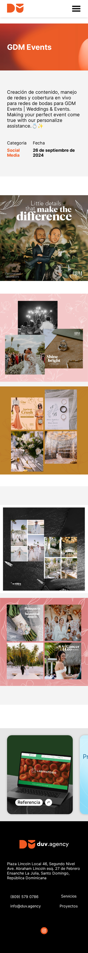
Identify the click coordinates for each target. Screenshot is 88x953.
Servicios (69, 896)
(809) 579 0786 (24, 896)
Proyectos (69, 906)
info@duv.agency (25, 906)
